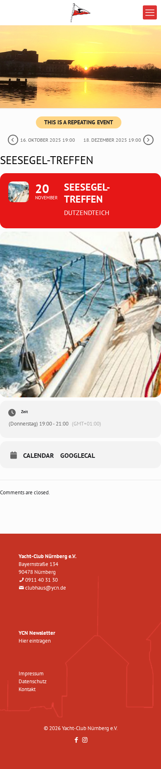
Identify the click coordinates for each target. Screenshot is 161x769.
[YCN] (80, 12)
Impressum (31, 673)
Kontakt (27, 689)
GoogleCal (77, 455)
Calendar (38, 455)
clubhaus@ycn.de (45, 587)
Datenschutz (33, 681)
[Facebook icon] (76, 740)
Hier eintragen (35, 640)
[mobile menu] (150, 12)
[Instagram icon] (85, 740)
